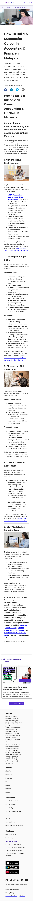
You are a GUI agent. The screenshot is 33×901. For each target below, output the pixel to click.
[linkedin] (11, 90)
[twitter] (17, 90)
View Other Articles (16, 704)
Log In (28, 3)
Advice (8, 7)
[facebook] (5, 90)
